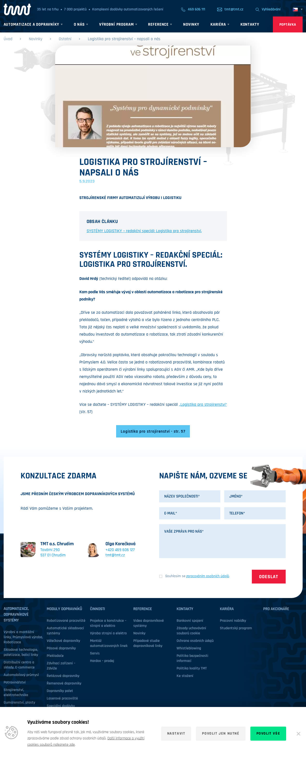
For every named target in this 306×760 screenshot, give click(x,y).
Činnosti (97, 609)
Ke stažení (185, 675)
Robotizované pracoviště (66, 620)
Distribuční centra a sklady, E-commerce (19, 665)
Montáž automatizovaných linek (108, 643)
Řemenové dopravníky (64, 683)
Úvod (8, 39)
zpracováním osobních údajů (207, 576)
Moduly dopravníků (64, 609)
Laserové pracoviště (62, 698)
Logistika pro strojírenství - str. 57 (153, 431)
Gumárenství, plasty (19, 702)
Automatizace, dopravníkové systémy (16, 614)
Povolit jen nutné (220, 733)
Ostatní (65, 39)
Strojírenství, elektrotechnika (16, 692)
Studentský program (236, 628)
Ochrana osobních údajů (195, 640)
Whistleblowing (189, 648)
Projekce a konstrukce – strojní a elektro (108, 623)
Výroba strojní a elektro (108, 633)
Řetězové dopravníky (63, 675)
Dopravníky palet (60, 690)
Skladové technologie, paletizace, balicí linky (21, 652)
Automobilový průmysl (21, 674)
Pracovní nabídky (233, 620)
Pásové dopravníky (61, 648)
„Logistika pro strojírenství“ (203, 404)
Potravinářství (15, 682)
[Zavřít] (298, 734)
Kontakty (185, 609)
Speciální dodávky (61, 705)
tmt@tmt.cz (115, 555)
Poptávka (287, 24)
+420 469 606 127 (120, 550)
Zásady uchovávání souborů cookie (191, 631)
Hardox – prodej (102, 660)
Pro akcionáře (276, 609)
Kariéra (227, 609)
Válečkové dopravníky (63, 640)
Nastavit (176, 733)
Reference (142, 609)
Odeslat (268, 577)
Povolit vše (268, 733)
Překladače (55, 655)
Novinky (35, 39)
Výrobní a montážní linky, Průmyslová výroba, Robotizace (23, 637)
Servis (95, 653)
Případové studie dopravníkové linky (147, 643)
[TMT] (17, 9)
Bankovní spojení (190, 620)
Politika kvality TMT (192, 668)
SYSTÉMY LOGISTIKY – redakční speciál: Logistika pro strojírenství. (144, 231)
